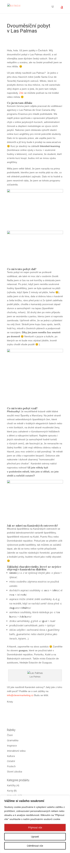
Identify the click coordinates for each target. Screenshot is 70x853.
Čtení (10, 735)
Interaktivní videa (16, 750)
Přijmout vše (35, 827)
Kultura (11, 756)
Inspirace (12, 745)
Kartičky (11, 785)
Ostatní (11, 761)
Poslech (11, 766)
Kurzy (10, 790)
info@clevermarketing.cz (20, 695)
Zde (21, 93)
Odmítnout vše (35, 845)
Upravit (35, 836)
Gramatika (12, 740)
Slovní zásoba (14, 771)
